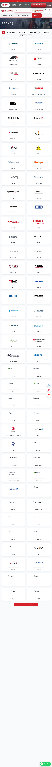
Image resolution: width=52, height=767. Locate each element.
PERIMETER (22, 35)
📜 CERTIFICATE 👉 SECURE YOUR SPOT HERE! (26, 1)
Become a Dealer (5, 5)
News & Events (14, 5)
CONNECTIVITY (33, 32)
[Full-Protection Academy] (38, 10)
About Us (21, 5)
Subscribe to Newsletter (37, 5)
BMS (19, 32)
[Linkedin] (49, 385)
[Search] (30, 10)
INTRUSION (46, 32)
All (3, 32)
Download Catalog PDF (26, 604)
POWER (30, 35)
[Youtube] (49, 395)
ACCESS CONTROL (11, 32)
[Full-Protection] (7, 10)
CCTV (25, 32)
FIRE (40, 32)
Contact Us (27, 5)
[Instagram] (49, 390)
